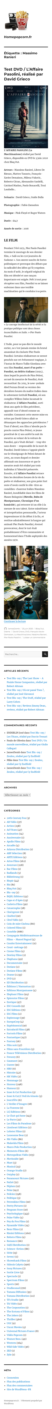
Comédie (11, 931)
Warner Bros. (14, 1339)
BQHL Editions (15, 896)
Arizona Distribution (18, 849)
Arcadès (11, 845)
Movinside (12, 1158)
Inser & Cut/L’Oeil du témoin (22, 1096)
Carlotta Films (14, 904)
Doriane (11, 966)
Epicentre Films (15, 998)
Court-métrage (15, 947)
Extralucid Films (16, 1029)
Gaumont (12, 1060)
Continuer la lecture (15, 621)
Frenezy (11, 1057)
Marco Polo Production (19, 1147)
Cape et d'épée (15, 900)
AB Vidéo (12, 822)
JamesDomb (14, 628)
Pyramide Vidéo (15, 1225)
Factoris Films (14, 1033)
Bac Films (12, 869)
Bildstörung (13, 876)
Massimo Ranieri (39, 634)
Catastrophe (13, 908)
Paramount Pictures (18, 1178)
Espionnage (13, 1017)
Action (10, 825)
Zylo (9, 1354)
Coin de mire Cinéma (18, 923)
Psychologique (15, 1213)
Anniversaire (14, 837)
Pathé (10, 1182)
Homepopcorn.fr (18, 37)
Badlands (12, 872)
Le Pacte (11, 1119)
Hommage (12, 1080)
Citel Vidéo (13, 919)
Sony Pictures (14, 1268)
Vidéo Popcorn (15, 1335)
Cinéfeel (11, 916)
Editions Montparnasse (19, 990)
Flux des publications (18, 1381)
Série (9, 1252)
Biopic (10, 880)
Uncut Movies (14, 1327)
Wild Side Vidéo (15, 1346)
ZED (9, 1350)
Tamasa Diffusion (16, 1292)
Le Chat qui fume (16, 1115)
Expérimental (14, 1025)
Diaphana (12, 959)
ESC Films (12, 1013)
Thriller (11, 1319)
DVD (27, 631)
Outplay (11, 1174)
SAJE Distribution (16, 1245)
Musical (11, 1166)
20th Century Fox (16, 818)
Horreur (11, 1084)
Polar (9, 1190)
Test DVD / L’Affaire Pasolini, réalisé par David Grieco (23, 74)
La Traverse (13, 1107)
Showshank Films (16, 1260)
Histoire (11, 1072)
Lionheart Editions (17, 1127)
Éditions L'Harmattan (19, 986)
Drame (7, 631)
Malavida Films (15, 1143)
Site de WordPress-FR (19, 1389)
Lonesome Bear (15, 1135)
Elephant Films (15, 994)
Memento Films (15, 1151)
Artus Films (13, 861)
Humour (11, 1088)
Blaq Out (39, 628)
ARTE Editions (14, 857)
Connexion (13, 1377)
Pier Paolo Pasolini (12, 637)
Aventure (12, 865)
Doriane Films (14, 970)
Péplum (11, 1186)
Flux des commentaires (19, 1385)
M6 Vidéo (12, 1139)
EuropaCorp (13, 1021)
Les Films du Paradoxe (19, 1123)
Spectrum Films (15, 1280)
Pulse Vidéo (13, 1217)
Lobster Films (14, 1131)
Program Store (15, 1209)
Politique (12, 1198)
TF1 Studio (12, 1299)
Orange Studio (15, 1170)
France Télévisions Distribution (24, 1053)
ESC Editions (14, 1010)
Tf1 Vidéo (12, 1303)
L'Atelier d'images (17, 1104)
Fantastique (13, 1037)
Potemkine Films (16, 1201)
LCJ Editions (13, 1111)
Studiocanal (13, 1288)
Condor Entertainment (19, 943)
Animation (13, 833)
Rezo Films (13, 1229)
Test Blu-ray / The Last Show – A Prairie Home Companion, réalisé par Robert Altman (27, 682)
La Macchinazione (22, 634)
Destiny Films (14, 955)
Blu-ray (11, 892)
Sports (10, 1284)
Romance (12, 1241)
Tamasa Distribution (18, 1295)
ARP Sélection (14, 853)
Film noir (12, 1045)
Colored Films (14, 927)
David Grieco (18, 631)
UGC (9, 1323)
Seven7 (11, 1256)
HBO (9, 1068)
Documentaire (14, 963)
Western (11, 1342)
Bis (8, 884)
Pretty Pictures (15, 1205)
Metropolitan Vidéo (17, 1154)
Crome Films (14, 951)
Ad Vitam (12, 829)
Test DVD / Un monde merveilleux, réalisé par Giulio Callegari (27, 744)
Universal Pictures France (21, 1331)
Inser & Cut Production (19, 1092)
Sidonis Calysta (15, 1264)
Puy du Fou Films (16, 1221)
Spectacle (12, 1276)
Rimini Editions (15, 1233)
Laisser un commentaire (34, 637)
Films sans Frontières (19, 1049)
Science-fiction (15, 1248)
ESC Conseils (14, 1006)
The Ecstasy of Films (18, 1311)
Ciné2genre (13, 912)
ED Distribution (15, 982)
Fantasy (11, 1041)
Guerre (10, 1064)
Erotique (11, 1002)
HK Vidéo (12, 1076)
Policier (11, 1194)
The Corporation (16, 1307)
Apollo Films (14, 841)
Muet (10, 1162)
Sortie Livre (13, 1272)
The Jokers (13, 1315)
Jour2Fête (12, 1100)
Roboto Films (14, 1237)
